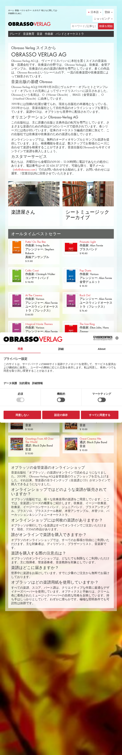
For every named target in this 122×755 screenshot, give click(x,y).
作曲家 (49, 34)
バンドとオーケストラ (70, 34)
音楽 (39, 34)
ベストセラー (26, 10)
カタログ (36, 10)
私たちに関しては (49, 10)
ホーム (11, 10)
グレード (15, 34)
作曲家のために (15, 13)
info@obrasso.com (24, 169)
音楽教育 (28, 34)
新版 (17, 10)
